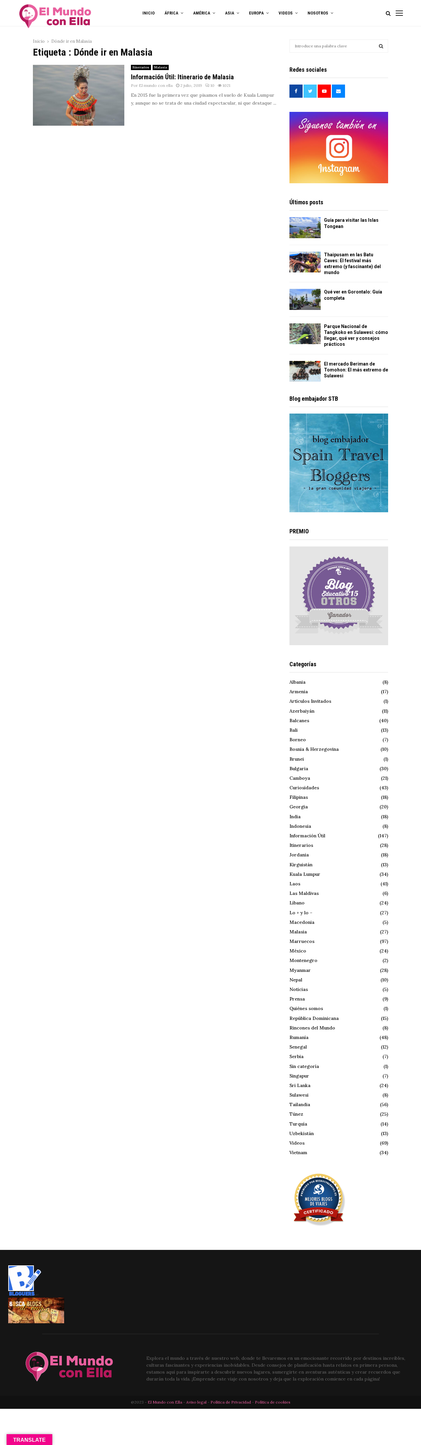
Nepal (295, 980)
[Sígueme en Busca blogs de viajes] (36, 1322)
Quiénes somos (306, 1008)
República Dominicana (314, 1018)
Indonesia (300, 826)
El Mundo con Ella (165, 1402)
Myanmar (300, 970)
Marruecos (301, 941)
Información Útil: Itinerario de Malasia (182, 77)
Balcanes (299, 720)
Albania (297, 682)
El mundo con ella (156, 85)
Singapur (299, 1076)
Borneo (297, 740)
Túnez (296, 1114)
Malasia (160, 67)
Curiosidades (304, 788)
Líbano (297, 903)
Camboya (299, 778)
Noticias (298, 989)
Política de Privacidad (230, 1402)
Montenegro (303, 960)
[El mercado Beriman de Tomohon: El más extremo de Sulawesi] (305, 371)
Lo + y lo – (300, 913)
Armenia (298, 692)
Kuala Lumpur (304, 874)
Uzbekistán (301, 1133)
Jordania (299, 855)
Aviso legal (197, 1402)
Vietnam (298, 1152)
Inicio (148, 13)
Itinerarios (141, 67)
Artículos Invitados (310, 701)
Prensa (297, 999)
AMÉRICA (201, 13)
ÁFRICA (171, 13)
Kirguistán (300, 865)
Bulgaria (298, 769)
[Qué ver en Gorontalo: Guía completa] (305, 299)
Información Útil (307, 836)
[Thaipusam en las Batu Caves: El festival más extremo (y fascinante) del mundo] (305, 262)
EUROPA (256, 13)
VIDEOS (286, 13)
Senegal (298, 1047)
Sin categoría (304, 1066)
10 (212, 85)
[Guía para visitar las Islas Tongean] (305, 227)
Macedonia (301, 922)
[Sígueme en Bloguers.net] (24, 1294)
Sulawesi (299, 1095)
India (295, 817)
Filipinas (298, 797)
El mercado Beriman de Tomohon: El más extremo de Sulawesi (356, 369)
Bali (293, 730)
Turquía (298, 1124)
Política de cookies (272, 1402)
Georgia (298, 807)
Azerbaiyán (301, 711)
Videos (297, 1143)
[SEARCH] (381, 46)
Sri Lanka (299, 1085)
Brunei (296, 759)
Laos (294, 884)
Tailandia (299, 1104)
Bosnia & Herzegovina (314, 749)
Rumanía (299, 1037)
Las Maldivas (304, 893)
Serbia (296, 1056)
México (297, 951)
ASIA (229, 13)
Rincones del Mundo (312, 1028)
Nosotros (318, 13)
